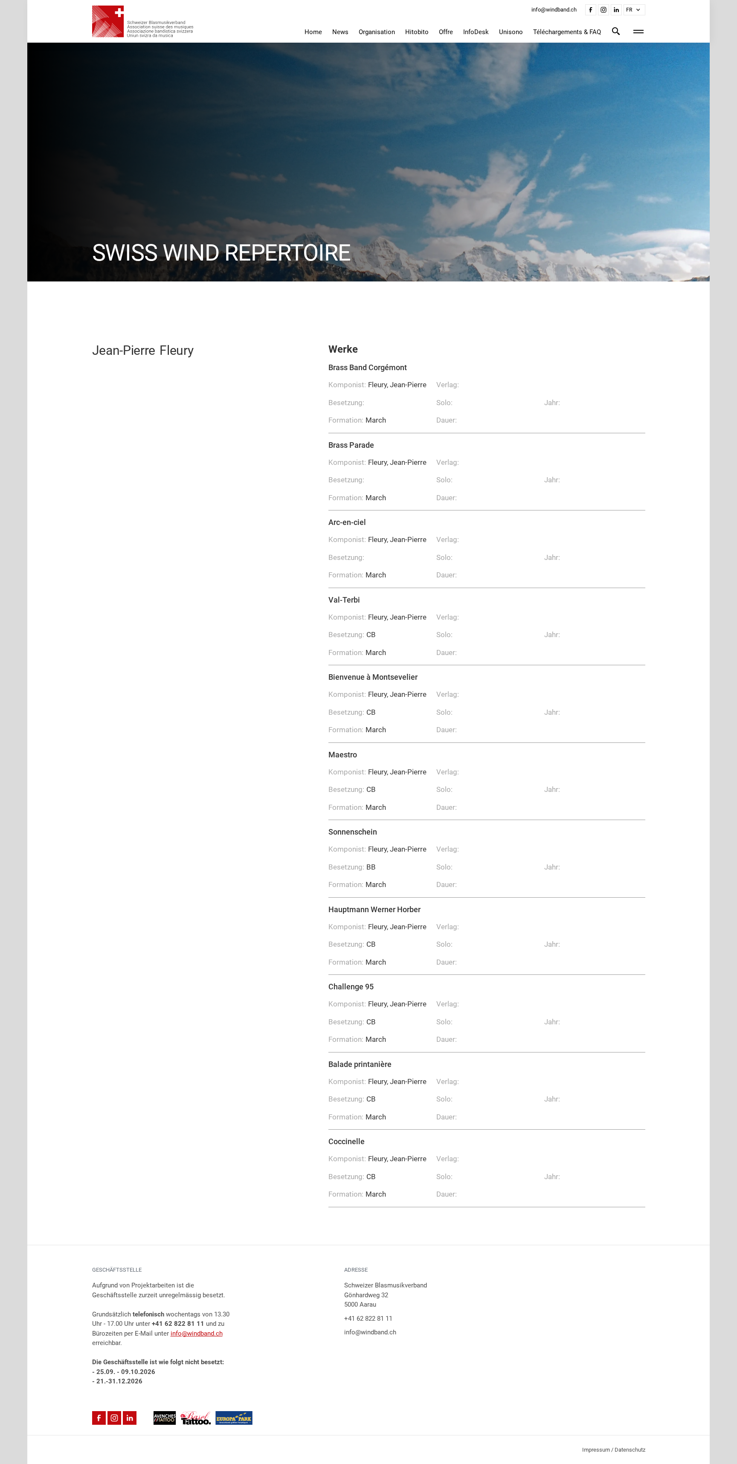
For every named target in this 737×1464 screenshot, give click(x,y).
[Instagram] (603, 9)
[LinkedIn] (616, 9)
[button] (634, 9)
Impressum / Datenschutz (613, 1450)
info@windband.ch (197, 1333)
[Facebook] (590, 9)
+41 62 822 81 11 (368, 1318)
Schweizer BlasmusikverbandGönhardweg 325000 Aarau (385, 1294)
